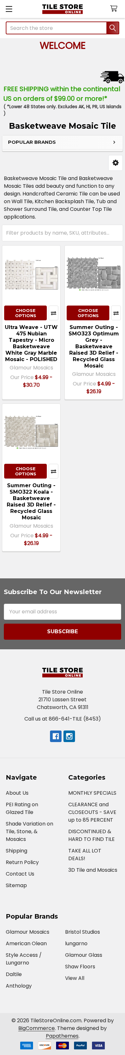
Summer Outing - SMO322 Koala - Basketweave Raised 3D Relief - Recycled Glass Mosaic (31, 501)
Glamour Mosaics (27, 932)
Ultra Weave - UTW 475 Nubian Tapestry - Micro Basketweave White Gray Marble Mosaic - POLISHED (31, 343)
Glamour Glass (83, 955)
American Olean (26, 943)
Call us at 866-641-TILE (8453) (62, 718)
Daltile (14, 974)
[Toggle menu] (9, 9)
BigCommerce (36, 1028)
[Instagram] (69, 736)
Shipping (16, 850)
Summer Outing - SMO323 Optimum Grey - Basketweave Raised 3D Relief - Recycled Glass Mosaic (94, 346)
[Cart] (115, 9)
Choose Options (25, 313)
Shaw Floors (80, 966)
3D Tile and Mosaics (92, 870)
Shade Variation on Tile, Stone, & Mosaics (29, 831)
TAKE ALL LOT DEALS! (84, 854)
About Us (17, 793)
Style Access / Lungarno (24, 958)
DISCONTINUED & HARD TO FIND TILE (91, 835)
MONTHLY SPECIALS (92, 793)
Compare (53, 313)
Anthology (19, 986)
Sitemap (16, 885)
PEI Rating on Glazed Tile (22, 808)
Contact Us (20, 874)
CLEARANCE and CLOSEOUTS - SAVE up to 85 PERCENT (92, 812)
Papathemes (62, 1036)
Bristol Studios (82, 932)
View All (74, 978)
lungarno (76, 943)
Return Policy (22, 862)
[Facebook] (56, 736)
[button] (115, 163)
